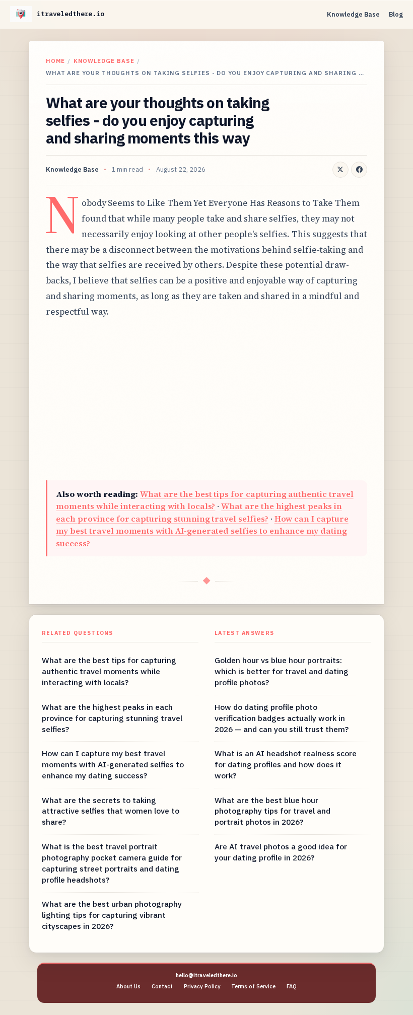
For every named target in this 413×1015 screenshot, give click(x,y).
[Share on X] (340, 170)
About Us (128, 986)
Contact (162, 986)
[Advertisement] (206, 399)
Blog (396, 14)
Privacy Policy (202, 986)
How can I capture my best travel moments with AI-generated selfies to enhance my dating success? (202, 531)
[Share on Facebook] (359, 170)
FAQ (292, 986)
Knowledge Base (353, 14)
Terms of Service (253, 986)
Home (55, 60)
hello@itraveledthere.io (206, 975)
